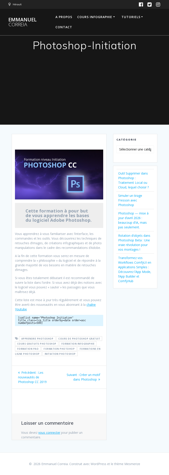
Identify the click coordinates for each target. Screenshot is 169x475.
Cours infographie (94, 17)
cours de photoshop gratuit (79, 338)
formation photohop (59, 348)
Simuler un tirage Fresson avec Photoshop (130, 200)
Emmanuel (22, 22)
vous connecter (49, 432)
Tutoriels (130, 17)
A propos (63, 17)
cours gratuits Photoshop (36, 343)
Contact (63, 27)
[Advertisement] (84, 91)
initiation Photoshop (60, 353)
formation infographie (78, 343)
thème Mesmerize (127, 464)
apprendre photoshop (37, 338)
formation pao (28, 348)
